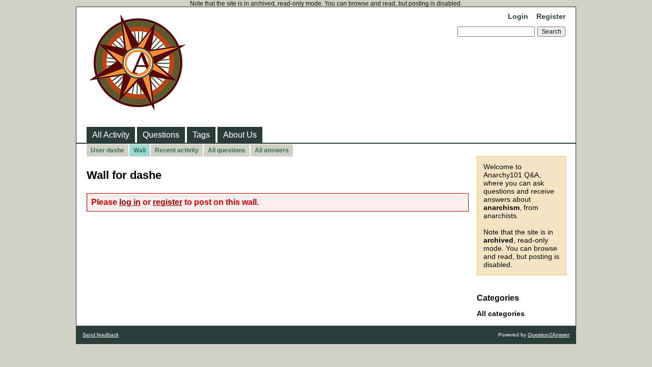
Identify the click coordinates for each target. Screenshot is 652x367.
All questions (227, 150)
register (167, 202)
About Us (240, 134)
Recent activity (177, 150)
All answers (272, 150)
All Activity (110, 134)
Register (550, 16)
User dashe (107, 150)
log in (130, 202)
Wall (139, 150)
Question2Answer (548, 334)
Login (518, 16)
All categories (501, 313)
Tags (201, 134)
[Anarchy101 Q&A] (137, 107)
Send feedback (101, 334)
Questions (161, 134)
